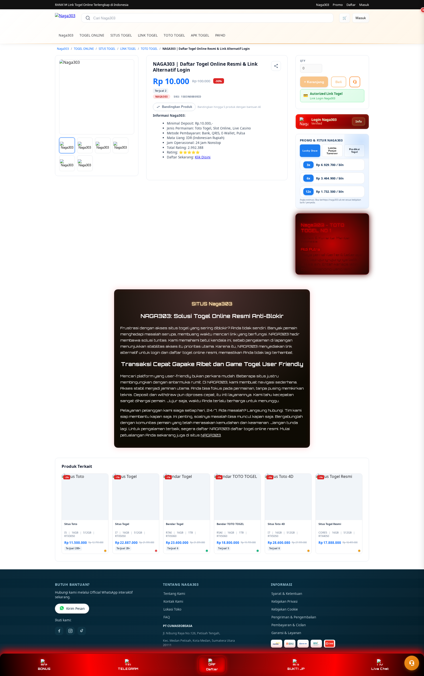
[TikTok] (82, 631)
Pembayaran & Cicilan (288, 625)
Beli (338, 82)
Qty (302, 61)
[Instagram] (70, 631)
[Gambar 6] (85, 163)
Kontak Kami (173, 601)
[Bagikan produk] (276, 66)
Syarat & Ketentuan (286, 593)
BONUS (44, 669)
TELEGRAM (128, 669)
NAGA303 (211, 435)
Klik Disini (203, 157)
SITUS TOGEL (121, 35)
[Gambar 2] (85, 145)
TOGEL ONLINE (92, 35)
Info (359, 121)
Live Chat (380, 669)
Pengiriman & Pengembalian (293, 617)
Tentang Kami (174, 593)
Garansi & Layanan (286, 633)
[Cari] (87, 17)
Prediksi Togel (354, 150)
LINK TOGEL (148, 35)
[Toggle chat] (411, 663)
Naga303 (322, 4)
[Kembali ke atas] (413, 651)
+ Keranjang (314, 82)
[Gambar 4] (120, 145)
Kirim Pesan (75, 608)
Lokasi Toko (172, 609)
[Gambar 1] (67, 145)
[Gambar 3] (103, 145)
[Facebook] (59, 631)
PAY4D (220, 35)
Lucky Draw (310, 150)
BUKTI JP (296, 669)
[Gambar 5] (67, 163)
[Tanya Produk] (354, 82)
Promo (338, 4)
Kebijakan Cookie (284, 609)
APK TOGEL (200, 35)
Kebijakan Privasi (284, 601)
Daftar (351, 4)
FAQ (166, 617)
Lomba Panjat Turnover (332, 151)
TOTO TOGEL (174, 35)
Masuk (364, 4)
